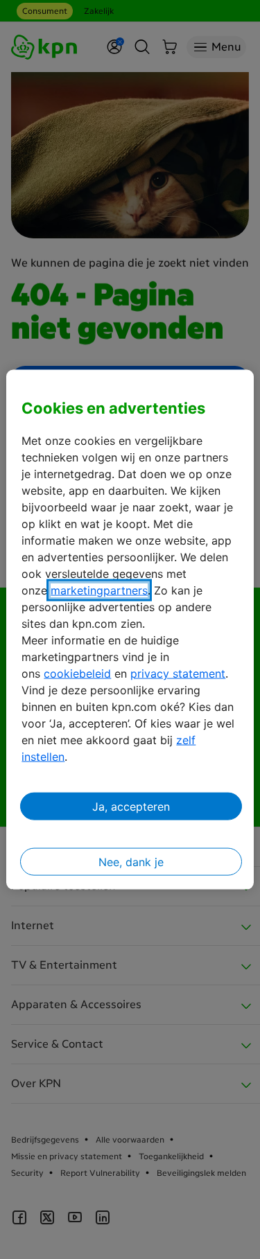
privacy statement (177, 673)
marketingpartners (99, 590)
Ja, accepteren (131, 806)
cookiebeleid (77, 673)
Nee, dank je (131, 862)
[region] (129, 629)
